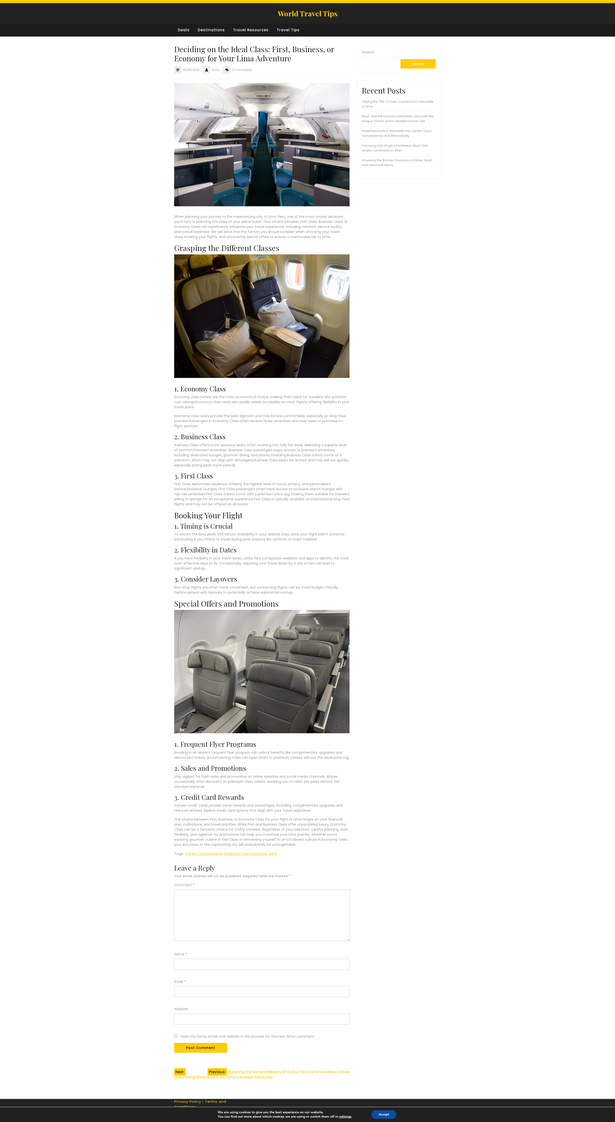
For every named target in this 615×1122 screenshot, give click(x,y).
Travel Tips (288, 29)
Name (180, 954)
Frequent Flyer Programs (245, 853)
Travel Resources (251, 29)
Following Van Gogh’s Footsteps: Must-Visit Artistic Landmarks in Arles (395, 148)
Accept (384, 1114)
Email (180, 981)
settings (345, 1117)
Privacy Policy (187, 1101)
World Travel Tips (308, 13)
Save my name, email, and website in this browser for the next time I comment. (248, 1036)
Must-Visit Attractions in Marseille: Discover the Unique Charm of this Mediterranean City (398, 118)
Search (368, 52)
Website (181, 1009)
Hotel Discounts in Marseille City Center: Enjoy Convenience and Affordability (397, 133)
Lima (273, 853)
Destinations (211, 29)
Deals (184, 29)
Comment (184, 885)
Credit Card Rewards (203, 853)
